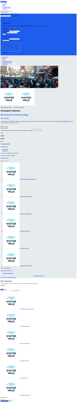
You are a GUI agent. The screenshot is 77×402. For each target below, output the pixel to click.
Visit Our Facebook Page (8, 273)
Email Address (6, 31)
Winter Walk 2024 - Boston (6, 107)
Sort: (1, 161)
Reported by (2, 399)
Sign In (10, 40)
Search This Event (14, 13)
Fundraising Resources (7, 6)
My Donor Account (11, 29)
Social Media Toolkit (6, 7)
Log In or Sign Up (3, 1)
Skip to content (3, 0)
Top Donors (5, 150)
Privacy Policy (3, 277)
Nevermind (2, 285)
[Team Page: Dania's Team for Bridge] (26, 105)
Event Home (5, 3)
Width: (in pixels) (4, 126)
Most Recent (5, 149)
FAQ (4, 5)
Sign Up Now (5, 28)
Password (5, 32)
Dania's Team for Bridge (19, 107)
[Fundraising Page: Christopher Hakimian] (9, 105)
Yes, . (2, 289)
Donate (4, 4)
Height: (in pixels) (4, 128)
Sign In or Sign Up (6, 22)
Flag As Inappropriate (11, 277)
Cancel (5, 289)
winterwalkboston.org (66, 121)
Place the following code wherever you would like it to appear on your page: (16, 130)
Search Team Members (15, 290)
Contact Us (5, 64)
